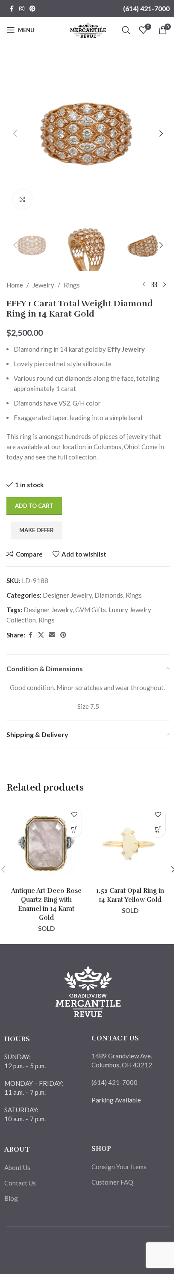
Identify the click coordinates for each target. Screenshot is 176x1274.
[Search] (126, 30)
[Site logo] (88, 29)
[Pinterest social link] (32, 9)
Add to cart (34, 505)
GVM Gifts (90, 609)
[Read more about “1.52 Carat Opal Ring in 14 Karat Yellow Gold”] (157, 829)
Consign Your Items (119, 1166)
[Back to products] (154, 285)
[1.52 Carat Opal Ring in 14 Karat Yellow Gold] (130, 843)
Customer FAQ (112, 1182)
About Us (17, 1167)
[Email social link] (52, 635)
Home (14, 285)
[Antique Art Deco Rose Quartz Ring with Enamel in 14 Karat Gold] (46, 843)
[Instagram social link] (22, 9)
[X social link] (41, 635)
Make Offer (36, 530)
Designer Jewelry (67, 595)
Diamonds (108, 595)
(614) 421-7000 (146, 8)
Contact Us (20, 1183)
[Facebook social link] (11, 9)
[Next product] (164, 285)
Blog (11, 1198)
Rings (72, 285)
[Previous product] (144, 285)
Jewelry (43, 285)
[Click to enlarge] (22, 199)
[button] (14, 133)
